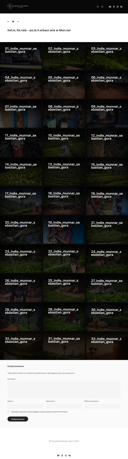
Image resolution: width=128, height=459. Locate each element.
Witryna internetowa (91, 401)
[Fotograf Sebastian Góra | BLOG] (17, 7)
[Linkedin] (121, 6)
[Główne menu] (102, 6)
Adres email (50, 401)
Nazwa (11, 401)
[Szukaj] (98, 6)
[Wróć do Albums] (13, 21)
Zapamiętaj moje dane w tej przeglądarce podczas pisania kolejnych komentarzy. (39, 412)
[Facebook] (114, 6)
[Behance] (110, 6)
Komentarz (12, 379)
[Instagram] (117, 6)
